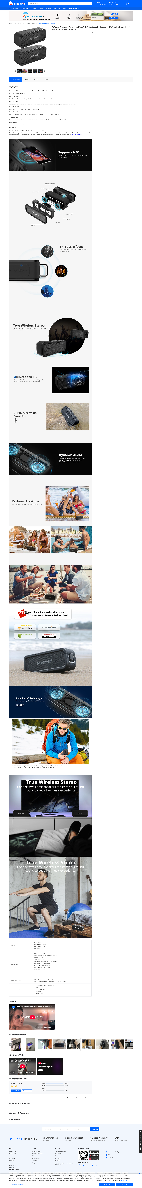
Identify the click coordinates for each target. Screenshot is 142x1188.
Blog (64, 8)
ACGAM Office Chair (48, 1173)
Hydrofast (21, 1173)
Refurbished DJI (74, 8)
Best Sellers (25, 8)
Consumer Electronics (19, 23)
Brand (34, 8)
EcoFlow (79, 1173)
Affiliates (34, 1160)
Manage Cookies (17, 1184)
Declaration (58, 1158)
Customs (57, 1160)
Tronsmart (71, 1173)
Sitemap (11, 1167)
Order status (12, 1165)
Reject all (124, 1184)
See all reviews (27, 1091)
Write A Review (16, 1091)
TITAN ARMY (36, 1173)
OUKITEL (125, 1173)
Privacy (57, 1156)
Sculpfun (99, 1173)
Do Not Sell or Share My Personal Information (64, 1163)
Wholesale (35, 1156)
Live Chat (110, 1157)
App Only (57, 8)
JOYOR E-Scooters (61, 1173)
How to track (12, 1153)
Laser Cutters (108, 1173)
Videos (27, 80)
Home (10, 23)
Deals (41, 8)
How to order (12, 1151)
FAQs (10, 1163)
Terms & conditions (60, 1151)
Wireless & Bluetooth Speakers (47, 23)
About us (11, 1156)
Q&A (46, 80)
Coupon (48, 8)
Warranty (11, 1160)
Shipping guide (36, 1151)
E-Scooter (117, 1173)
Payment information (37, 1153)
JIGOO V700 (13, 1173)
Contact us (12, 1158)
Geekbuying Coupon (89, 1173)
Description (16, 80)
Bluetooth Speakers (32, 23)
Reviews (37, 80)
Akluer (29, 1173)
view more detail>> (77, 134)
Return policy (58, 1153)
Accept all (107, 1184)
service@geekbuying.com (115, 1152)
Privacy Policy (124, 1180)
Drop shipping (36, 1158)
